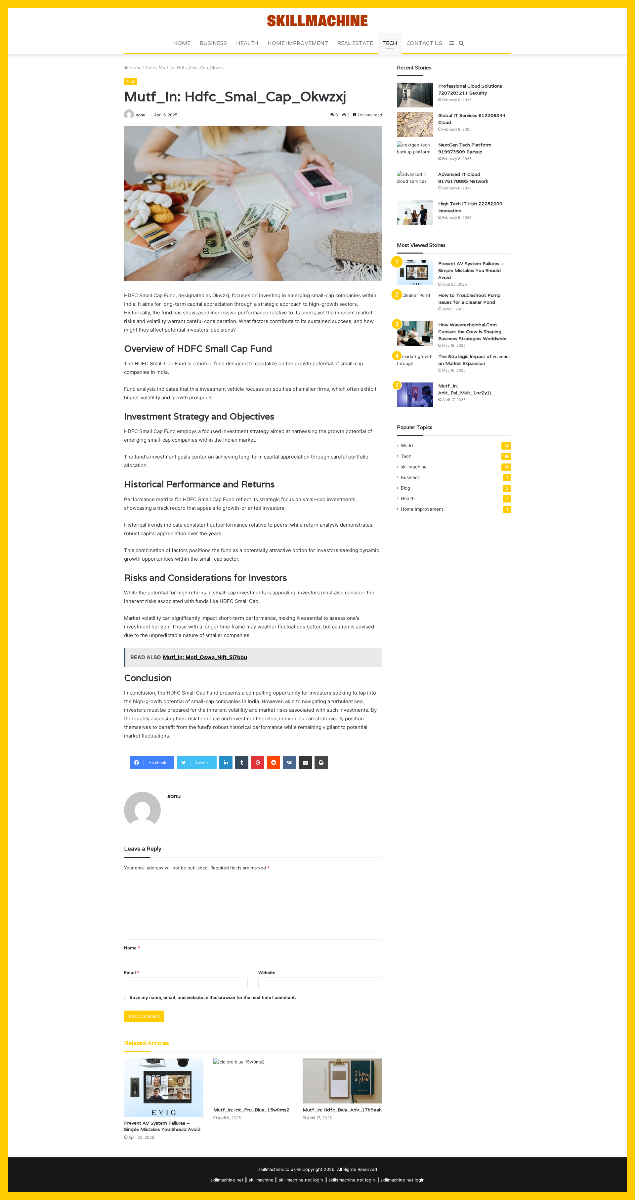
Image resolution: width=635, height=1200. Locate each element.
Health (247, 43)
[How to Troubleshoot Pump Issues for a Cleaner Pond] (415, 304)
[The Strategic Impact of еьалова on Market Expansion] (415, 365)
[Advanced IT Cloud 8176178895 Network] (415, 183)
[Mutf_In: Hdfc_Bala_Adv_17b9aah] (342, 1081)
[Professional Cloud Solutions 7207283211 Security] (415, 95)
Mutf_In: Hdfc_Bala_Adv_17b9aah (342, 1110)
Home (181, 43)
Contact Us (424, 43)
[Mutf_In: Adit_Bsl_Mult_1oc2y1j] (415, 394)
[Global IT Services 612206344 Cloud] (415, 124)
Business (213, 43)
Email (131, 972)
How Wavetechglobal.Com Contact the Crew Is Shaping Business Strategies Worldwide (472, 331)
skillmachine (414, 466)
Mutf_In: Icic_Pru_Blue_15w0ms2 (251, 1110)
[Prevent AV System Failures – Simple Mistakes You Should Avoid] (163, 1087)
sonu (140, 114)
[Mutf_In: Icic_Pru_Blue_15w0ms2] (253, 1081)
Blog (405, 488)
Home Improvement (298, 43)
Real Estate (355, 43)
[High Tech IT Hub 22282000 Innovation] (415, 212)
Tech (389, 43)
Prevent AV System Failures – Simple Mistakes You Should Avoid (162, 1126)
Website (266, 972)
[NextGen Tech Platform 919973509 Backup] (415, 153)
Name (132, 947)
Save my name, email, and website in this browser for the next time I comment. (213, 997)
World (407, 445)
